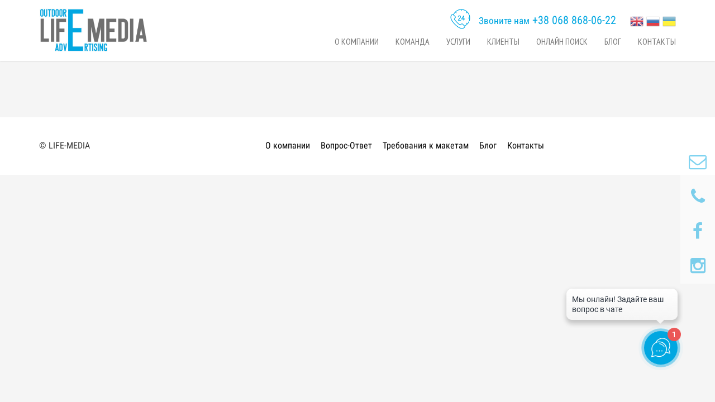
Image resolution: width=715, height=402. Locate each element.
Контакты (657, 41)
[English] (637, 20)
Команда (412, 41)
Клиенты (503, 41)
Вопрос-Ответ (346, 145)
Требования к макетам (426, 145)
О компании (357, 41)
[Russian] (653, 20)
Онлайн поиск (562, 41)
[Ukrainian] (669, 20)
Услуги (458, 41)
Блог (612, 41)
